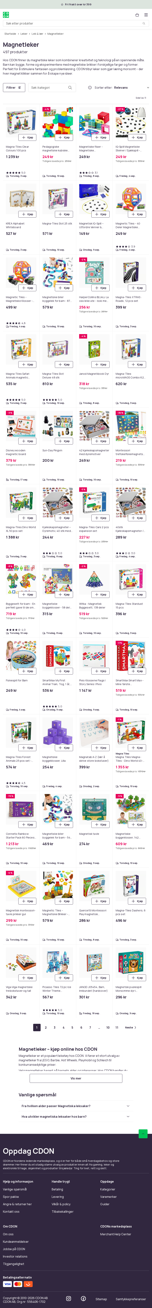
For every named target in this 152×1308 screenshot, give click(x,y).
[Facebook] (83, 1298)
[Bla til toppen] (143, 1133)
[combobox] (76, 23)
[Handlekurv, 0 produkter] (137, 14)
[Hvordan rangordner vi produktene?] (90, 87)
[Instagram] (69, 1298)
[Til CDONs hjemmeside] (6, 14)
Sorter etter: (104, 88)
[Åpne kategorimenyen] (146, 14)
